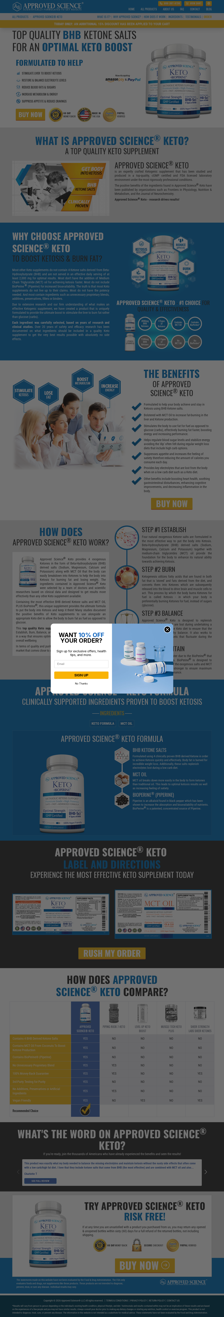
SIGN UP (81, 675)
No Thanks (81, 683)
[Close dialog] (167, 629)
